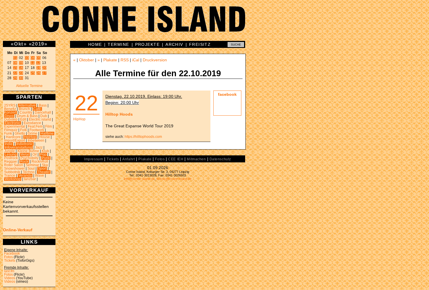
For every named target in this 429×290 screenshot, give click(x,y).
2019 (38, 44)
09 (21, 63)
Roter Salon (13, 165)
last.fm (9, 271)
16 (21, 68)
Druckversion (155, 60)
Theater (44, 172)
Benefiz (10, 109)
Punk (46, 158)
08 (15, 63)
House (44, 137)
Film (48, 126)
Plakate (110, 60)
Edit (23, 119)
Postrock (11, 158)
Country (26, 112)
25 (33, 73)
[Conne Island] (214, 23)
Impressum (93, 159)
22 (15, 73)
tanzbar (30, 179)
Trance (9, 175)
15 (15, 68)
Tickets (9, 260)
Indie (9, 144)
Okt (19, 44)
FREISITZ (200, 44)
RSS (125, 60)
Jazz (39, 147)
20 (44, 68)
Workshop (13, 179)
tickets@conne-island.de (173, 178)
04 (33, 58)
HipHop (30, 137)
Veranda (25, 175)
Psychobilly (29, 158)
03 (27, 58)
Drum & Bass (27, 116)
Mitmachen (196, 159)
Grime (32, 133)
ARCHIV (174, 44)
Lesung (11, 154)
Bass (43, 105)
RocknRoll (40, 161)
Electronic (12, 123)
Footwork (36, 130)
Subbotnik (12, 172)
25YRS (9, 105)
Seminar (32, 165)
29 (15, 78)
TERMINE (118, 44)
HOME (95, 44)
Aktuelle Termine (29, 86)
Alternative (27, 105)
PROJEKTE (147, 44)
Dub (43, 116)
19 (38, 68)
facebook (227, 94)
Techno (28, 172)
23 (21, 73)
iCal (135, 60)
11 (32, 63)
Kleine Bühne (28, 151)
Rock (24, 161)
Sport (42, 168)
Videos (9, 278)
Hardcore (13, 137)
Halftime (47, 133)
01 (15, 58)
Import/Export (14, 140)
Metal (24, 154)
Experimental (14, 126)
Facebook (12, 253)
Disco (9, 116)
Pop (43, 154)
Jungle (9, 151)
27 (44, 73)
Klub (45, 151)
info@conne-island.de (139, 178)
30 (21, 78)
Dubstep (11, 119)
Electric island (40, 119)
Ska (45, 165)
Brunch (24, 109)
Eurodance (32, 123)
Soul (31, 168)
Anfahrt (128, 159)
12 (38, 63)
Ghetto (20, 133)
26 (38, 73)
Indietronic (24, 144)
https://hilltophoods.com (143, 136)
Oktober (86, 60)
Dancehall (43, 112)
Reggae (10, 161)
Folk (23, 130)
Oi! (34, 154)
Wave (39, 175)
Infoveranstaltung (18, 147)
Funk (8, 133)
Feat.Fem (35, 126)
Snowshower (14, 168)
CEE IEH (175, 159)
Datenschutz (220, 159)
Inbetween (36, 140)
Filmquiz (11, 130)
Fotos (8, 257)
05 (38, 58)
